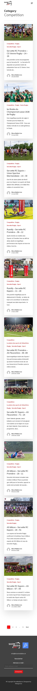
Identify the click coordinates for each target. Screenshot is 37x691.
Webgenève (18, 683)
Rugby (17, 43)
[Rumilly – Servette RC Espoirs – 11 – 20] (18, 287)
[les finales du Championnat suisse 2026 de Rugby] (18, 110)
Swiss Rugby (24, 105)
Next (27, 627)
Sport (19, 47)
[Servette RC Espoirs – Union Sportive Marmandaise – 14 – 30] (18, 169)
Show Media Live (16, 75)
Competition (10, 43)
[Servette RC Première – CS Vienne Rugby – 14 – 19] (18, 52)
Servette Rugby (11, 47)
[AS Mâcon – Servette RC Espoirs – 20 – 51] (18, 526)
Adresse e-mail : (18, 663)
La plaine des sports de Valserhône (18, 343)
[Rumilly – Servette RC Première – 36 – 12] (18, 228)
